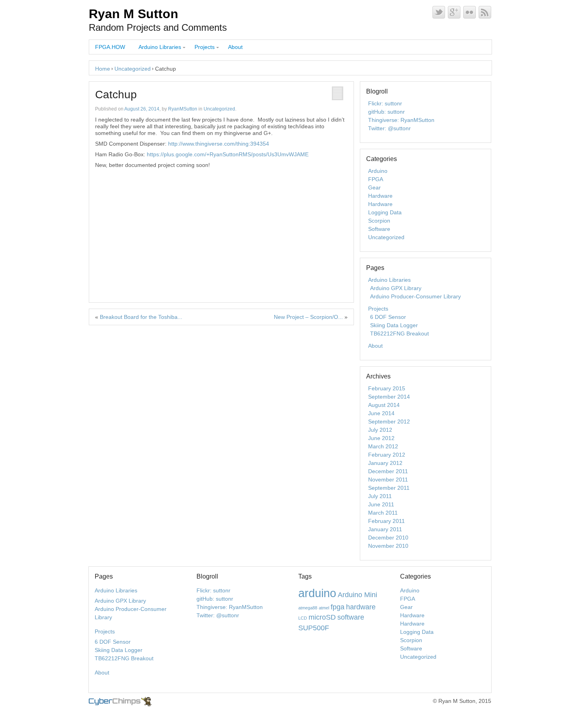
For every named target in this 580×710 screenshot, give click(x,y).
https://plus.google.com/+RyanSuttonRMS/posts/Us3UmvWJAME (228, 154)
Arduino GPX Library (395, 288)
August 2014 (384, 405)
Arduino (377, 171)
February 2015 (386, 388)
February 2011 (386, 521)
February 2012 (386, 454)
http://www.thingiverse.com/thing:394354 (218, 144)
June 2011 (381, 504)
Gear (374, 187)
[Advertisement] (221, 227)
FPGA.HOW (110, 47)
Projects (205, 47)
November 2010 (388, 546)
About (235, 47)
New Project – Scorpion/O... (308, 317)
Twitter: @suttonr (389, 128)
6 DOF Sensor (388, 317)
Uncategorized (132, 69)
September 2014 (389, 396)
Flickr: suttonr (385, 103)
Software (379, 229)
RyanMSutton (182, 109)
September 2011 (389, 488)
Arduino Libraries (159, 47)
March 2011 (383, 513)
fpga (337, 607)
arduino (317, 592)
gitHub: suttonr (386, 112)
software (350, 617)
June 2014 (381, 413)
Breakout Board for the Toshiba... (141, 317)
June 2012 (381, 438)
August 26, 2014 (141, 109)
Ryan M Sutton (133, 14)
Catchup (116, 94)
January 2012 (385, 463)
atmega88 (307, 607)
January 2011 (385, 529)
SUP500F (313, 628)
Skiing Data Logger (394, 325)
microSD (322, 617)
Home (102, 69)
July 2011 (380, 496)
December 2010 (388, 537)
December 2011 (388, 471)
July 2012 (380, 430)
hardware (361, 607)
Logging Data (385, 212)
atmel (324, 607)
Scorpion (379, 220)
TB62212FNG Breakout (399, 333)
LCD (302, 618)
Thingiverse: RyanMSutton (401, 120)
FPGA (375, 179)
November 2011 (388, 479)
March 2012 (383, 446)
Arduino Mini (357, 595)
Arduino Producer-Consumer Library (415, 296)
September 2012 (389, 421)
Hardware (380, 196)
